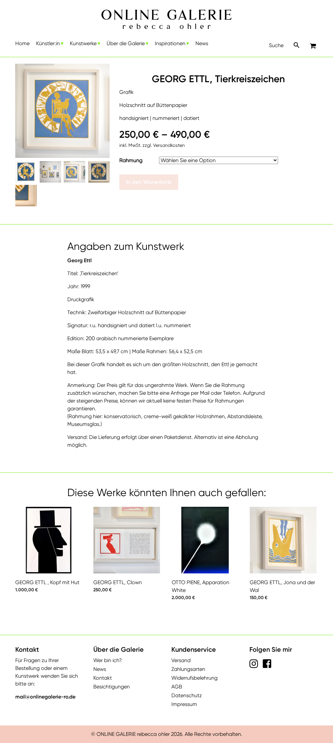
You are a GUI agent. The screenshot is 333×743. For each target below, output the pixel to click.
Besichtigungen (111, 687)
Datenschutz (186, 695)
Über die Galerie (126, 43)
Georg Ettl (79, 260)
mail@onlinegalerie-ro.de (45, 697)
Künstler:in (48, 43)
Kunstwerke (83, 43)
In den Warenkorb (149, 182)
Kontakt (102, 678)
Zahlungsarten (188, 669)
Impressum (184, 704)
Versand (181, 660)
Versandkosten (169, 145)
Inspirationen (170, 43)
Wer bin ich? (107, 660)
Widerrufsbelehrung (194, 678)
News (201, 43)
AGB (176, 687)
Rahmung (130, 160)
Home (22, 43)
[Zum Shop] (314, 46)
